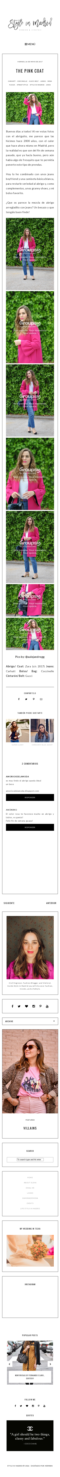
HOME (30, 1177)
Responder (30, 797)
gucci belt (34, 81)
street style (23, 85)
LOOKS (30, 1193)
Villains (30, 1128)
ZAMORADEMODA (30, 1198)
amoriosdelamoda (17, 776)
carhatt (12, 81)
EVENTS (30, 1203)
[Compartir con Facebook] (18, 699)
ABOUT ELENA (30, 1183)
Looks (43, 81)
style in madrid (37, 85)
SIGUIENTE (9, 903)
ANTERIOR (51, 903)
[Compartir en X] (26, 699)
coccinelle (22, 81)
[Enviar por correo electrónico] (41, 699)
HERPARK (49, 1466)
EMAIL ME (30, 1188)
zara (48, 85)
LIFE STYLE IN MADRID (30, 1208)
